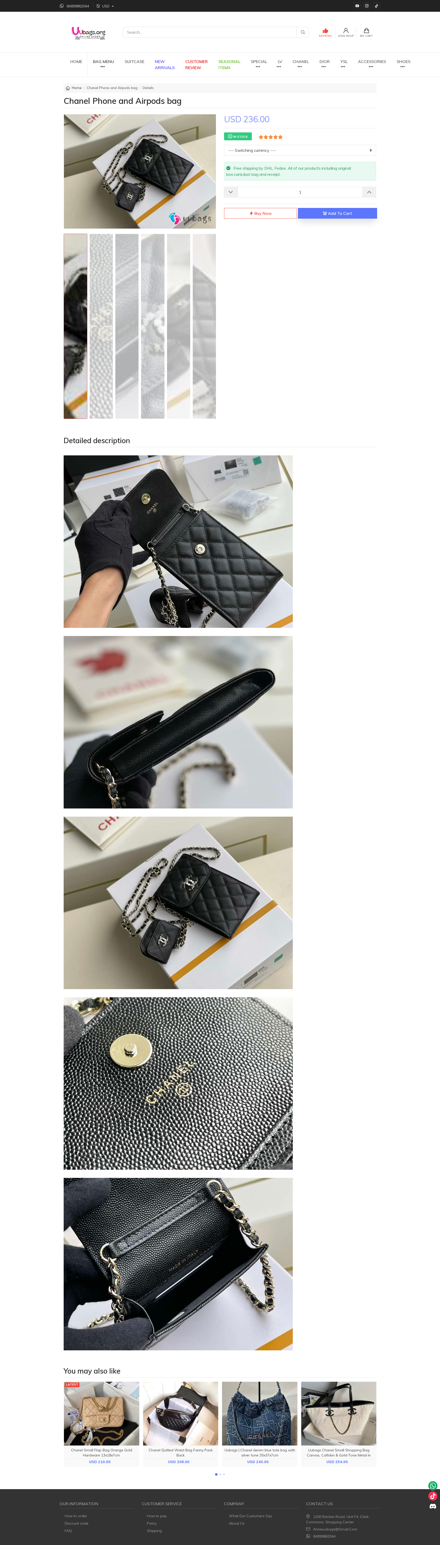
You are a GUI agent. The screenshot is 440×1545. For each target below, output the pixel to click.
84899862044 (324, 1536)
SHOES (403, 61)
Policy (152, 1523)
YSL (344, 61)
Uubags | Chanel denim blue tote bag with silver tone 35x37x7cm (260, 1452)
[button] (216, 1474)
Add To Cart (339, 213)
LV (280, 61)
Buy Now (262, 213)
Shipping (154, 1530)
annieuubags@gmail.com (335, 1529)
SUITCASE (134, 61)
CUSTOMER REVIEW (196, 64)
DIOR (325, 61)
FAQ (68, 1530)
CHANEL (301, 61)
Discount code (76, 1523)
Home (77, 87)
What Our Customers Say (250, 1516)
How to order (76, 1516)
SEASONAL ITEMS (229, 64)
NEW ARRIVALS (165, 64)
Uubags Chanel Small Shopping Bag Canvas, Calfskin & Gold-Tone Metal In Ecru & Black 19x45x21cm (339, 1455)
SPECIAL (259, 61)
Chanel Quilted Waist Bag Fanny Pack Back (181, 1452)
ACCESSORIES (372, 61)
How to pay (157, 1516)
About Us (236, 1523)
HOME (76, 61)
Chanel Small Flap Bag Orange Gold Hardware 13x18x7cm (101, 1452)
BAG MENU (103, 61)
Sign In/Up (346, 36)
